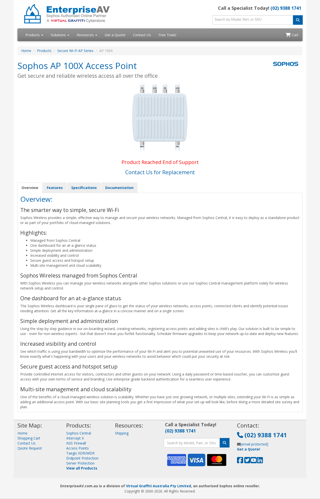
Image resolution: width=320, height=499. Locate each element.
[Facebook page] (240, 461)
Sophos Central (78, 433)
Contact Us (142, 34)
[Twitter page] (247, 461)
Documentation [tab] (119, 187)
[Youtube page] (253, 461)
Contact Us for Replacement (160, 172)
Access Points (77, 448)
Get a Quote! (115, 34)
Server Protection (80, 463)
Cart (294, 34)
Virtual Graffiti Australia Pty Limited (158, 486)
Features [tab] (55, 187)
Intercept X (75, 438)
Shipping (121, 433)
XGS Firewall (76, 443)
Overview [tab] (30, 187)
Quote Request (30, 448)
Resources (86, 34)
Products (33, 34)
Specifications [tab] (84, 187)
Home (26, 50)
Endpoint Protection (82, 458)
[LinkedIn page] (260, 461)
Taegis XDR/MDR (80, 453)
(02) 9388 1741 (285, 8)
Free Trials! (167, 34)
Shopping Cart (29, 438)
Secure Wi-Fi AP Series (75, 50)
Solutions (59, 34)
